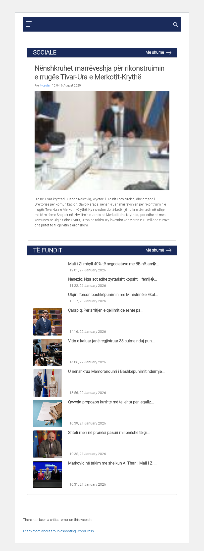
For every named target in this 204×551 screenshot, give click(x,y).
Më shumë (155, 52)
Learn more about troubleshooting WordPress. (59, 531)
